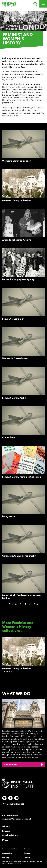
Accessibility (7, 853)
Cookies (27, 853)
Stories (6, 831)
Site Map (5, 858)
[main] (23, 346)
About (6, 826)
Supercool (18, 863)
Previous (13, 604)
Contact (27, 858)
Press (5, 839)
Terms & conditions (9, 849)
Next (36, 604)
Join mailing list (15, 804)
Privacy (27, 849)
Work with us (10, 835)
